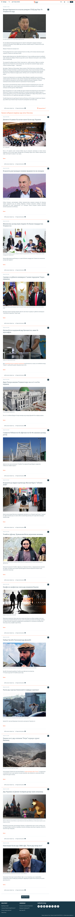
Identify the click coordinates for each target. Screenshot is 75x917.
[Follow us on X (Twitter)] (50, 906)
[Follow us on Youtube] (44, 906)
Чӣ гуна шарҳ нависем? (6, 910)
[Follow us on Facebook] (41, 906)
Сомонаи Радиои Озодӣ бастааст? (8, 908)
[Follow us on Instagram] (47, 906)
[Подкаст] (58, 906)
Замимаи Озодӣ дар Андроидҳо (26, 905)
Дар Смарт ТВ (22, 910)
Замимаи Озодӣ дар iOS (24, 908)
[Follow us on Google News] (39, 906)
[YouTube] (64, 2)
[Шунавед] (68, 2)
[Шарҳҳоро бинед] (41, 108)
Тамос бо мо (3, 912)
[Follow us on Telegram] (52, 906)
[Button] (9, 108)
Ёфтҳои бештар (25, 896)
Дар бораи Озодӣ (4, 905)
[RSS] (55, 906)
